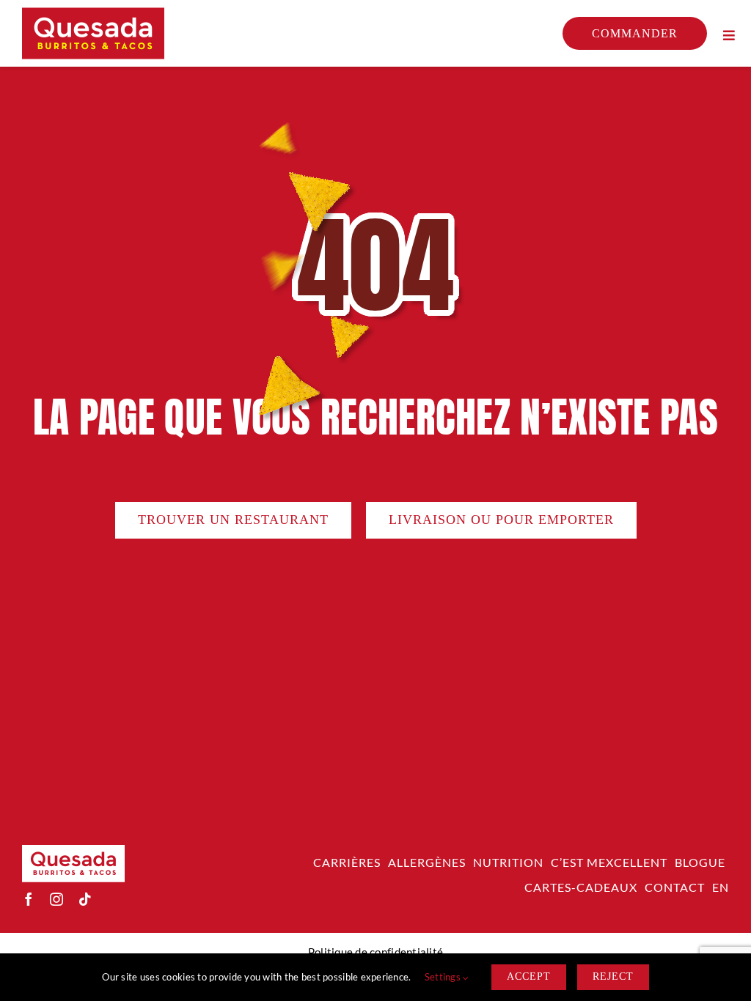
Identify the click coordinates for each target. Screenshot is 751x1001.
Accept (529, 976)
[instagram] (56, 899)
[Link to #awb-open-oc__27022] (729, 35)
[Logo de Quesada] (93, 14)
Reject (613, 976)
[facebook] (28, 899)
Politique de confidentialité (376, 951)
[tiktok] (85, 899)
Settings (444, 977)
